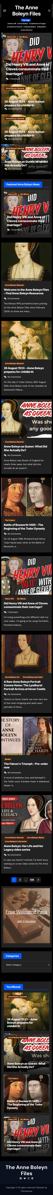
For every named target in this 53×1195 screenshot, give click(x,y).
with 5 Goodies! (26, 921)
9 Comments (14, 298)
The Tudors (10, 520)
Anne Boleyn (23, 24)
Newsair (40, 1187)
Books (8, 759)
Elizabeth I (42, 27)
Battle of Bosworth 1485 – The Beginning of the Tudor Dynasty (24, 1104)
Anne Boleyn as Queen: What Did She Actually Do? (26, 1065)
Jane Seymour (27, 30)
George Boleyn (30, 27)
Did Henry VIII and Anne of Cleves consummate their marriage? (26, 69)
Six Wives (22, 37)
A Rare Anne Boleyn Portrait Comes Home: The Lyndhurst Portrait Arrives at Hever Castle (24, 685)
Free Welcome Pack (26, 912)
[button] (48, 58)
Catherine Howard (15, 27)
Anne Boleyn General (15, 88)
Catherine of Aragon (38, 24)
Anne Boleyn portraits (32, 677)
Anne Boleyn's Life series (15, 841)
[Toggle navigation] (5, 10)
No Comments (15, 109)
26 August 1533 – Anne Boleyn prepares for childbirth (22, 1023)
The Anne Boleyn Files (26, 10)
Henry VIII (12, 24)
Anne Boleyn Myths (35, 837)
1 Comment (13, 79)
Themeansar (26, 1191)
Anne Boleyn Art (12, 677)
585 (32, 879)
